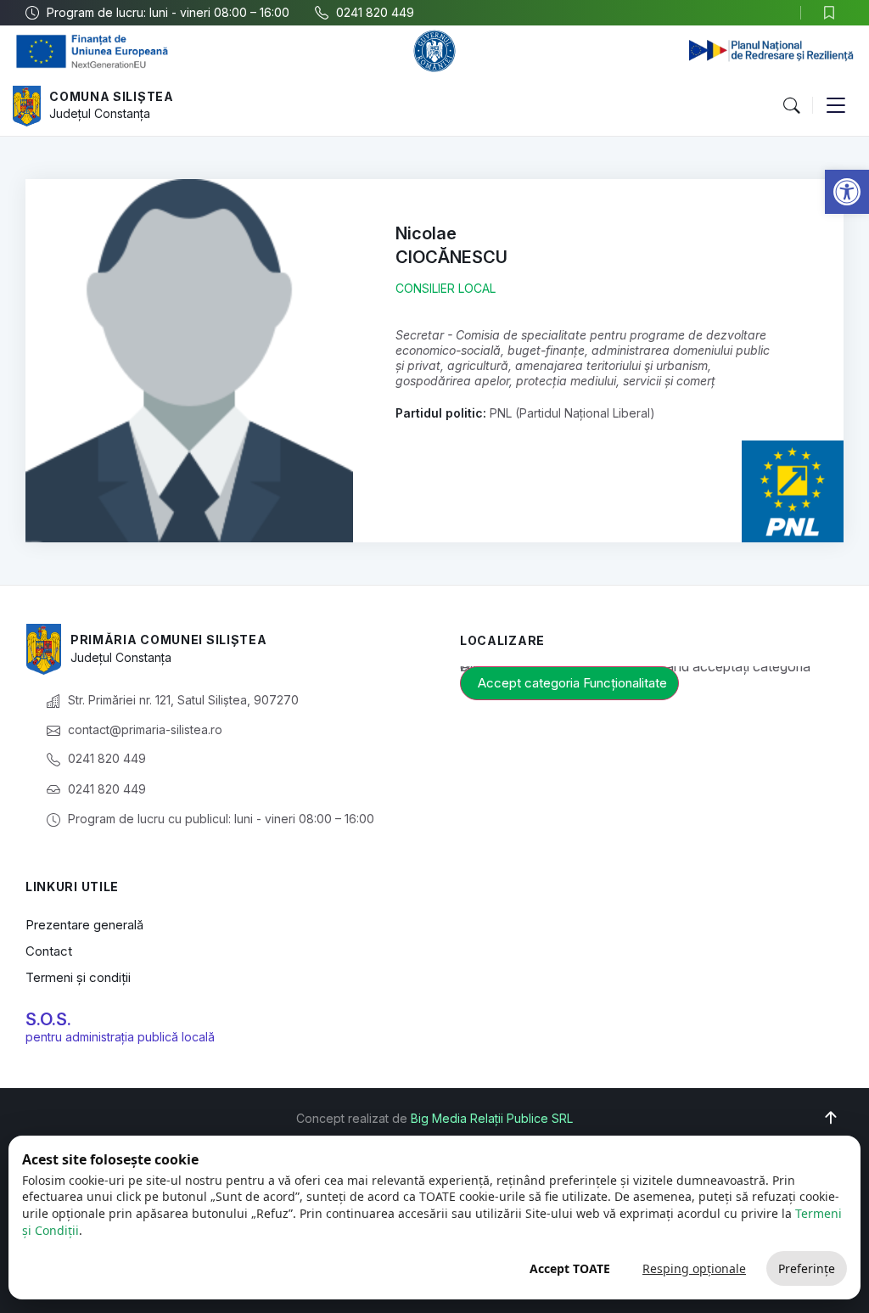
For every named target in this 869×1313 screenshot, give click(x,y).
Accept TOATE (570, 1268)
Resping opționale (694, 1268)
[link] (847, 192)
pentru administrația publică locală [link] (120, 1037)
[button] (791, 106)
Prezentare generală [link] (84, 925)
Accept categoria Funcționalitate (572, 683)
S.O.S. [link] (48, 1019)
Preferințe (806, 1268)
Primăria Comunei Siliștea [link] (168, 639)
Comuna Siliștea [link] (111, 96)
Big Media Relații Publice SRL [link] (492, 1118)
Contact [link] (48, 951)
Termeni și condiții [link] (78, 977)
